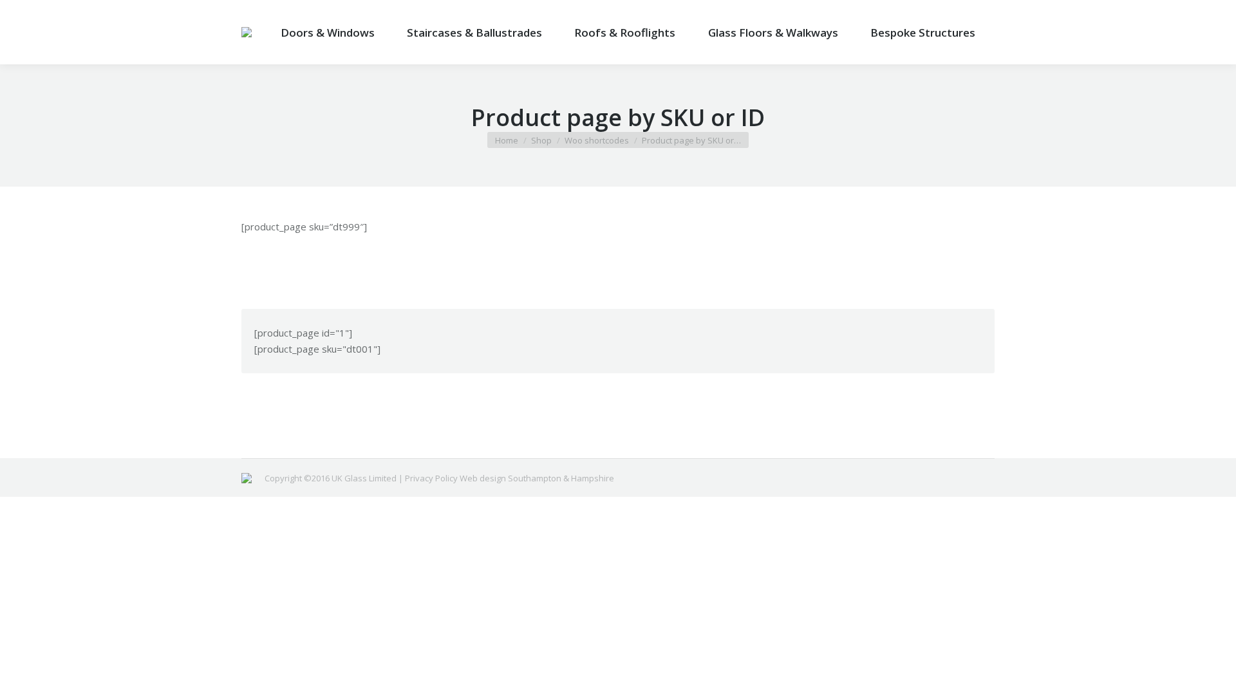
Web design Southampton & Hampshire (537, 478)
